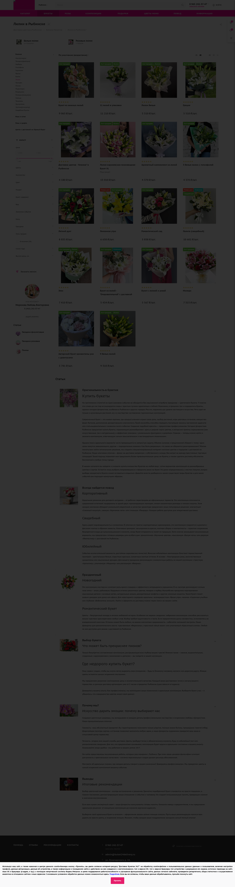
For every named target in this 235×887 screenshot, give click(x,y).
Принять (117, 881)
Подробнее (114, 874)
